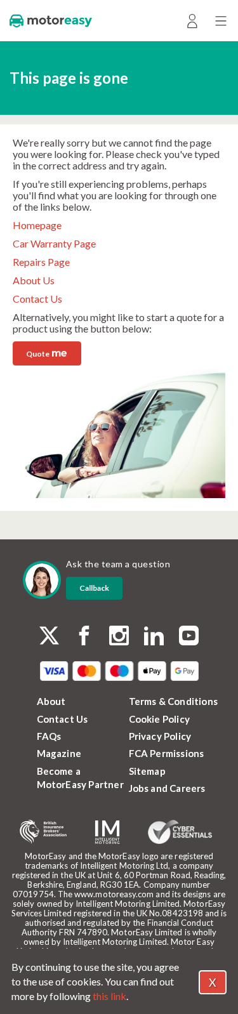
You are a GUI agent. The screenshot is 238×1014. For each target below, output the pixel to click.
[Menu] (220, 20)
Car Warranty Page (54, 243)
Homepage (37, 225)
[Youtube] (189, 637)
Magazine (59, 753)
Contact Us (37, 299)
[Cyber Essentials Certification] (180, 832)
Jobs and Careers (167, 788)
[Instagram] (119, 637)
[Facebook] (84, 637)
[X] (49, 635)
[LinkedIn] (154, 637)
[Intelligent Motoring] (107, 832)
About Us (34, 280)
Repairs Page (41, 262)
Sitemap (147, 771)
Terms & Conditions (173, 701)
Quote (46, 352)
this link (109, 996)
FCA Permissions (166, 753)
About (51, 701)
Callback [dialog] (94, 588)
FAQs (49, 736)
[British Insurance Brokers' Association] (43, 832)
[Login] (192, 20)
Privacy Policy (160, 736)
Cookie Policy (159, 719)
